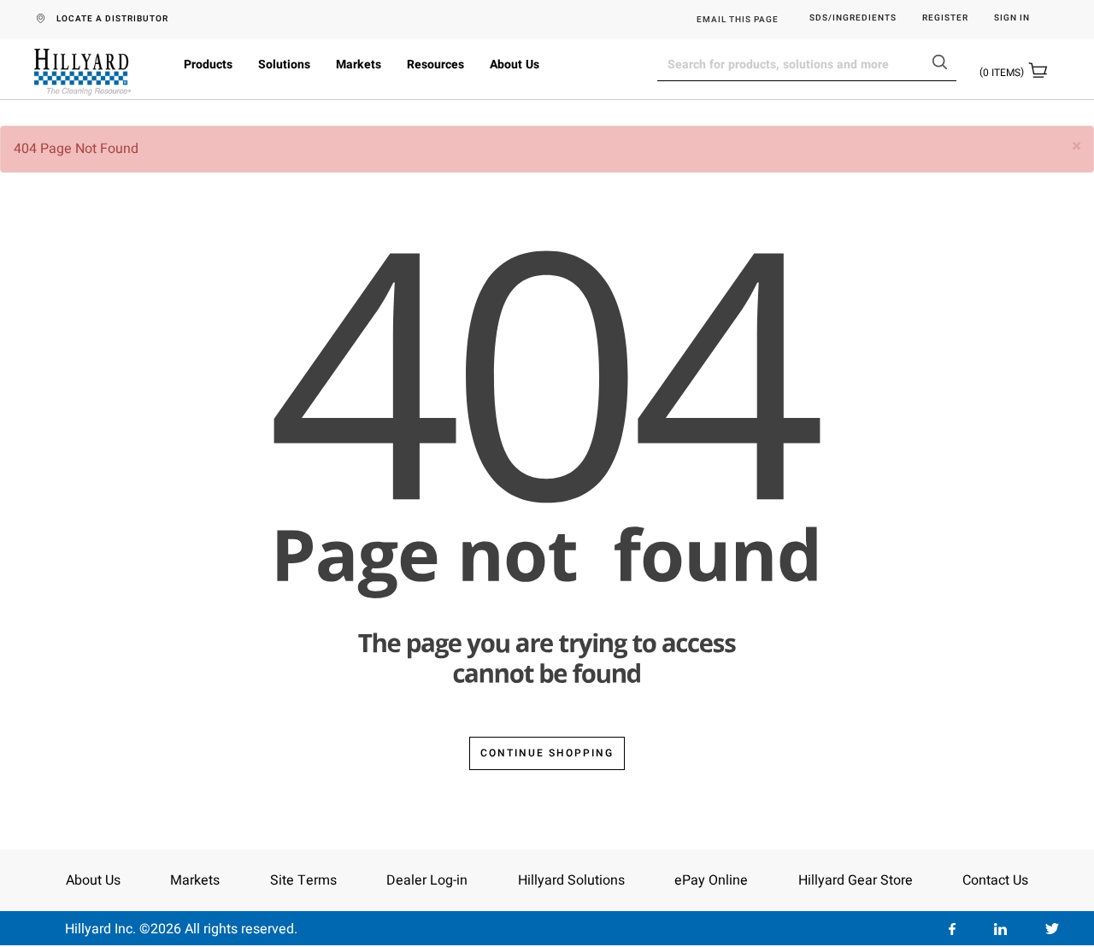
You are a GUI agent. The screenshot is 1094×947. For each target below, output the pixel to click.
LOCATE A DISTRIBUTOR (112, 19)
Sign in (1012, 18)
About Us (514, 65)
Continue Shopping (547, 753)
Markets (358, 65)
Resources (435, 65)
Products (208, 65)
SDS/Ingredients (853, 18)
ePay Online (711, 880)
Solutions (284, 65)
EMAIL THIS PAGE (738, 20)
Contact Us (995, 880)
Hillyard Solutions (571, 880)
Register (945, 18)
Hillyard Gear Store (855, 880)
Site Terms (303, 880)
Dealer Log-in (427, 880)
